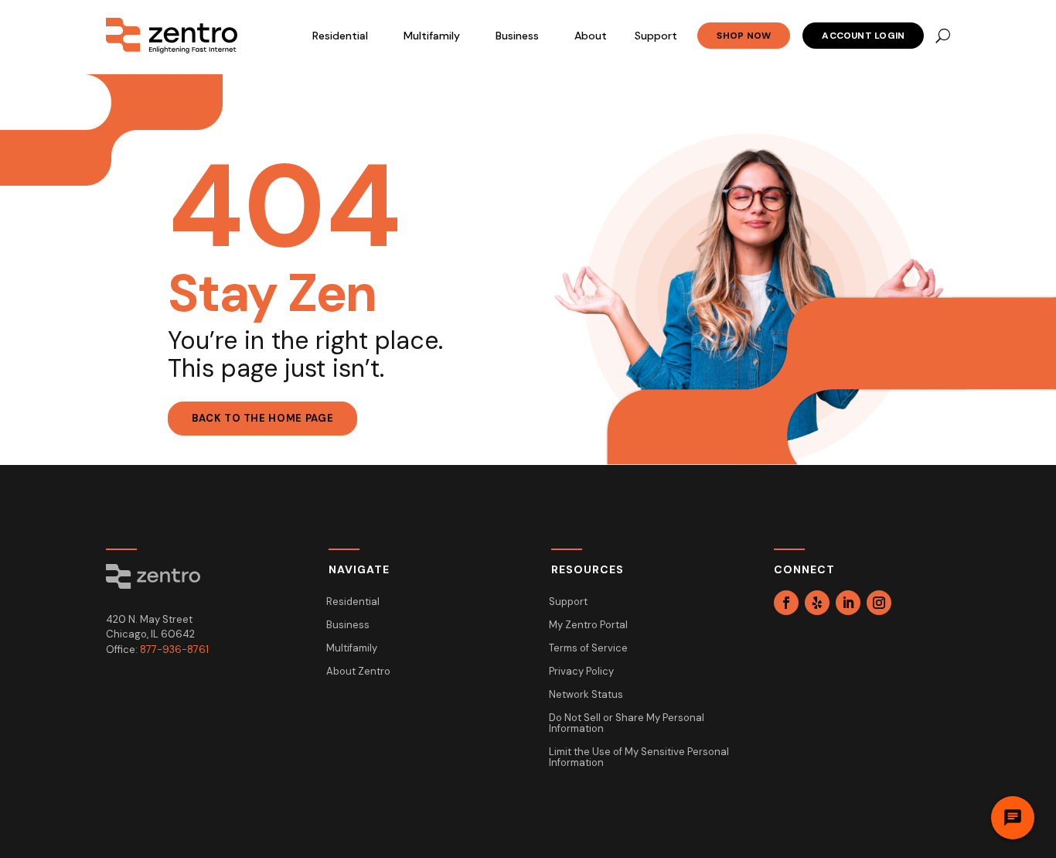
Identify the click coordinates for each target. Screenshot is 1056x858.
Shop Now (744, 35)
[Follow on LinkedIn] (848, 602)
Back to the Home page (263, 418)
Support (656, 36)
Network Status (586, 695)
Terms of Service (588, 649)
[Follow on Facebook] (786, 602)
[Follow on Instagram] (879, 602)
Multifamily (432, 36)
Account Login (863, 35)
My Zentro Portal (588, 625)
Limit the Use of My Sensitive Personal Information (639, 758)
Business (517, 36)
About (590, 36)
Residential (340, 36)
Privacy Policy (581, 672)
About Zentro (358, 672)
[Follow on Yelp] (817, 602)
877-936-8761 (174, 649)
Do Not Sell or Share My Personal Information (626, 724)
